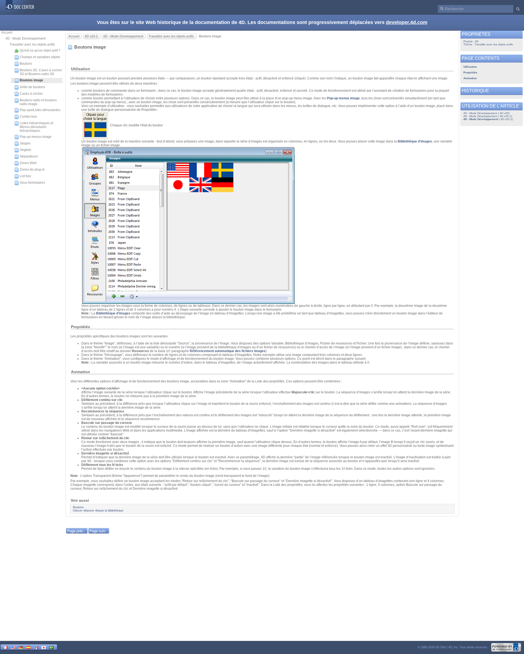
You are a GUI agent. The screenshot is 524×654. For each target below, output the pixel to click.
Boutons (26, 64)
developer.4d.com (406, 22)
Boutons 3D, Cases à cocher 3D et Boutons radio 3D (41, 72)
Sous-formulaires (32, 183)
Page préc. (75, 530)
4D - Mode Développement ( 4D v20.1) (487, 116)
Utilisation (470, 66)
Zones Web (28, 163)
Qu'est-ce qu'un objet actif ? (40, 50)
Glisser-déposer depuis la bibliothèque (98, 510)
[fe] (36, 647)
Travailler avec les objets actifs (32, 44)
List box (25, 176)
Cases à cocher (31, 94)
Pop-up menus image (36, 137)
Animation (470, 78)
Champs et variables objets (40, 57)
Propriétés (470, 72)
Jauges (25, 143)
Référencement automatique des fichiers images (228, 351)
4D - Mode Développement (25, 38)
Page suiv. (98, 530)
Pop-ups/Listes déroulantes (40, 110)
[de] (21, 647)
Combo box (28, 116)
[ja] (44, 647)
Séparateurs (29, 156)
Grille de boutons (32, 87)
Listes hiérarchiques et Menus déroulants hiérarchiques (36, 127)
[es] (28, 647)
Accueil (6, 32)
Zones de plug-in (32, 169)
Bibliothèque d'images (415, 141)
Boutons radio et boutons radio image (38, 102)
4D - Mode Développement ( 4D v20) (486, 113)
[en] (13, 647)
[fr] (5, 647)
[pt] (51, 647)
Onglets (25, 150)
